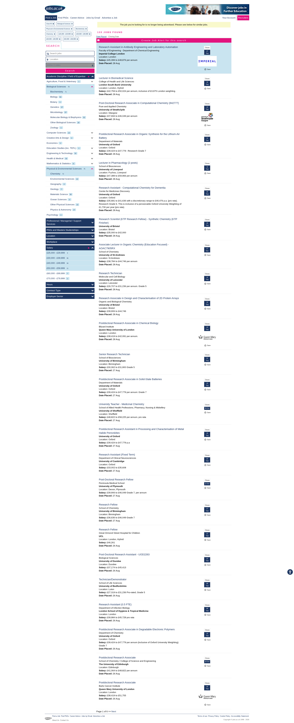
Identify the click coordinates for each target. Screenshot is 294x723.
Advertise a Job (109, 18)
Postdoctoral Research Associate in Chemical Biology (128, 323)
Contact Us (64, 720)
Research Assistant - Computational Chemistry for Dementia (132, 187)
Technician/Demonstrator (112, 579)
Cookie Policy (225, 716)
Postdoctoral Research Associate (117, 657)
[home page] (55, 9)
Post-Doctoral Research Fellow (116, 479)
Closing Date (113, 37)
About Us (55, 720)
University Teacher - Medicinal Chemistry (121, 404)
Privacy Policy (213, 716)
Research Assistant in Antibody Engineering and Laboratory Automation (138, 47)
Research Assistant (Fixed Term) (117, 454)
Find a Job (51, 18)
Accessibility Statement (240, 716)
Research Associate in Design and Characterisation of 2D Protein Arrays (139, 298)
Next (113, 711)
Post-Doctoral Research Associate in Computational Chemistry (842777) (139, 103)
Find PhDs (63, 18)
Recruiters (243, 18)
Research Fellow (108, 504)
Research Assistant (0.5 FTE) (115, 604)
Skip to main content (11, 2)
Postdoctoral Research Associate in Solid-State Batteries (130, 379)
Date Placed (101, 37)
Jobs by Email (93, 18)
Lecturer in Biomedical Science (116, 78)
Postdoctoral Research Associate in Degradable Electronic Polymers (137, 629)
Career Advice (77, 18)
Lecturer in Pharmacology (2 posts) (118, 162)
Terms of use (202, 716)
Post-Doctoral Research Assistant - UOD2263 (124, 554)
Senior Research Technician (114, 354)
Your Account (228, 18)
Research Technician (110, 273)
